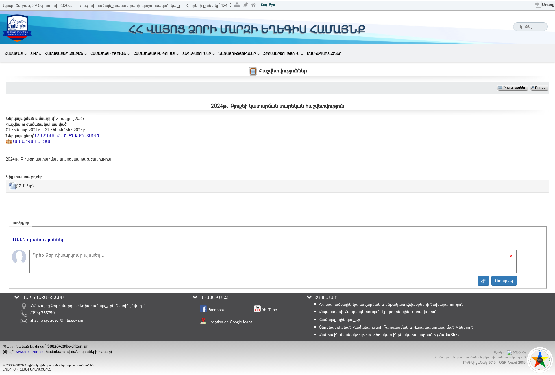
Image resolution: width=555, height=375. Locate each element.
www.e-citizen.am (30, 351)
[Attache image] (483, 281)
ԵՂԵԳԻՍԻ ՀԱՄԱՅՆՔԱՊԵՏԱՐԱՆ (68, 135)
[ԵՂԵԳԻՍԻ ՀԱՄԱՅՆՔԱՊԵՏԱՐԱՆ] (17, 27)
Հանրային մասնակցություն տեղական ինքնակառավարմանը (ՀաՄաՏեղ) (389, 334)
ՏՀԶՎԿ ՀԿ (519, 352)
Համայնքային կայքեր (339, 319)
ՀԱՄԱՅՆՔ (14, 53)
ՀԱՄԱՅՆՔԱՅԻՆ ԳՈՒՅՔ (154, 53)
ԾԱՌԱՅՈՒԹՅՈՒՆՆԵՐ (237, 53)
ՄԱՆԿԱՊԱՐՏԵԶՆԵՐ (324, 53)
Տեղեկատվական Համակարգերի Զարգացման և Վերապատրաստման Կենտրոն (396, 327)
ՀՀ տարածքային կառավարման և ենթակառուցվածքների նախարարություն (391, 304)
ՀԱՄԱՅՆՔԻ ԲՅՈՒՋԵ (108, 53)
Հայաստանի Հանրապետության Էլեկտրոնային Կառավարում (377, 311)
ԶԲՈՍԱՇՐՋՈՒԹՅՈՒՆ (281, 53)
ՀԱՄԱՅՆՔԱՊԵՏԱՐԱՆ (64, 53)
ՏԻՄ (34, 53)
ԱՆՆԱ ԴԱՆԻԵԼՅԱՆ (32, 141)
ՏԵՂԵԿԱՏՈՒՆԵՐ (196, 53)
